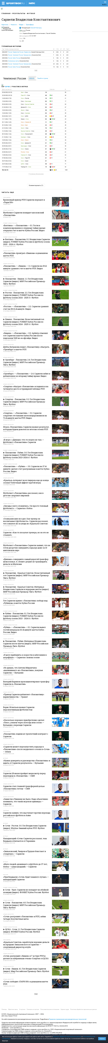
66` (52, 143)
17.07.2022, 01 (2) (6, 167)
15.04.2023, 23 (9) (6, 101)
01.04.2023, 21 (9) (6, 107)
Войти (104, 4)
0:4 (46, 113)
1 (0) (57, 58)
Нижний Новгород (35, 28)
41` (52, 122)
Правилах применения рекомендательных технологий (67, 1019)
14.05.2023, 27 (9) (6, 98)
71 (65, 158)
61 (65, 152)
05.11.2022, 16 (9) (6, 122)
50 (65, 122)
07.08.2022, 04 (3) (6, 158)
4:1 (46, 137)
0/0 (67, 55)
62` (52, 128)
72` (52, 158)
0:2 (46, 101)
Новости (14, 24)
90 (65, 92)
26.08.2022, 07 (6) (6, 149)
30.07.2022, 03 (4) (6, 161)
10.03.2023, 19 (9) (6, 113)
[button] (15, 78)
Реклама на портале (33, 1009)
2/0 (67, 52)
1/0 (67, 67)
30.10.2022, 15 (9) (6, 125)
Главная (6, 13)
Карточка (5, 24)
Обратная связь (13, 1009)
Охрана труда (65, 1009)
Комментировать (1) (36, 185)
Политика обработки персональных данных (83, 1009)
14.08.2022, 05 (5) (6, 155)
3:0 (46, 110)
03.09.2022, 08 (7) (6, 146)
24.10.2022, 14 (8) (6, 128)
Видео (21, 24)
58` (54, 134)
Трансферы (30, 24)
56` (52, 146)
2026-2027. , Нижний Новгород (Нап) (23, 52)
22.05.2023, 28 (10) (7, 95)
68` (52, 107)
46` (52, 95)
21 (65, 98)
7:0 (46, 128)
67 (65, 107)
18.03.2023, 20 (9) (6, 110)
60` (52, 110)
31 (65, 110)
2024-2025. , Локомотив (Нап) (21, 64)
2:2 (46, 125)
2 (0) (57, 52)
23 (54, 64)
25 (65, 143)
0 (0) (57, 55)
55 (65, 146)
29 (65, 128)
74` (52, 101)
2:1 (46, 143)
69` (53, 116)
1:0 (46, 92)
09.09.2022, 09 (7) (6, 143)
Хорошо (102, 1038)
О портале (22, 1009)
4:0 (46, 95)
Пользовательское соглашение (49, 1009)
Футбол (31, 13)
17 (65, 101)
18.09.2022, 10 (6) (6, 140)
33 (65, 134)
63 (65, 104)
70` (52, 98)
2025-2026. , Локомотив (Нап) (21, 55)
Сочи (7, 86)
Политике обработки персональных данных (67, 1036)
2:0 (46, 116)
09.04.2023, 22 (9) (6, 104)
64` (52, 104)
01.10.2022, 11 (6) (6, 137)
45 (65, 95)
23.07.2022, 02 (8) (6, 164)
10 (54, 67)
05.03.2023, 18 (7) (6, 116)
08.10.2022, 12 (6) (6, 134)
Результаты (18, 13)
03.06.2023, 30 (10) (7, 92)
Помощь (4, 1009)
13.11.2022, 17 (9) (6, 119)
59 (65, 113)
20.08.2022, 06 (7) (6, 152)
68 (65, 116)
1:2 (46, 104)
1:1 (46, 122)
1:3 (46, 167)
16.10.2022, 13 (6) (6, 131)
